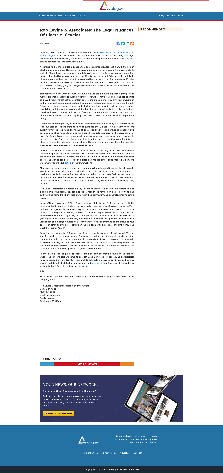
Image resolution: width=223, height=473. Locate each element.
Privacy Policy (109, 453)
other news (96, 263)
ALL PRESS (69, 15)
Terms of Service (89, 453)
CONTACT (82, 15)
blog (127, 58)
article (68, 163)
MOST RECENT (54, 15)
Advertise (125, 453)
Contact (138, 453)
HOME (42, 15)
